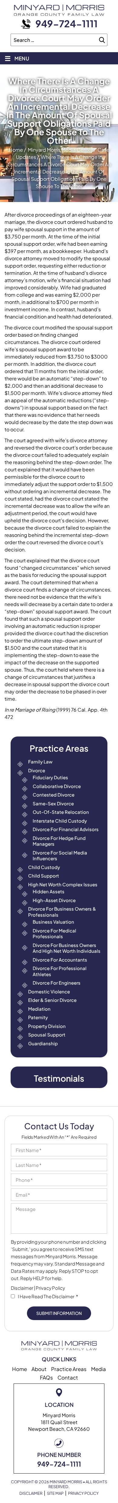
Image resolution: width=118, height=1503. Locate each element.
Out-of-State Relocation (61, 812)
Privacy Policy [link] (83, 1493)
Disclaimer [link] (30, 1493)
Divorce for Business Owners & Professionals (62, 912)
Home (19, 1369)
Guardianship (43, 1043)
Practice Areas (69, 1369)
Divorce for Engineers (56, 983)
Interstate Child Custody (60, 821)
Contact (67, 1377)
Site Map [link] (55, 1493)
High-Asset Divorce (54, 900)
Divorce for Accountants (60, 959)
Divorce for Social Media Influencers (60, 855)
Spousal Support (46, 1034)
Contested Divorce (53, 794)
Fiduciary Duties (50, 777)
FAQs (46, 1377)
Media (98, 1369)
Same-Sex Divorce (53, 803)
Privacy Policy (50, 1288)
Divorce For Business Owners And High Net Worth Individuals (66, 948)
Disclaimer (22, 1288)
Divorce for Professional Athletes (60, 971)
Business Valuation (53, 922)
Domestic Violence (49, 991)
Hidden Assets (48, 891)
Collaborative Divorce (57, 786)
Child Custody (44, 867)
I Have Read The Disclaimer (48, 1296)
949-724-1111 (66, 23)
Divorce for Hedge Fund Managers (59, 841)
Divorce (36, 770)
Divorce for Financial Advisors (66, 829)
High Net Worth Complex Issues (62, 884)
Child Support (43, 875)
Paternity (38, 1017)
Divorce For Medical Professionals (54, 933)
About (39, 1369)
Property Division (47, 1026)
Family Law (40, 761)
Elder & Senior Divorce (52, 1000)
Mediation (39, 1009)
